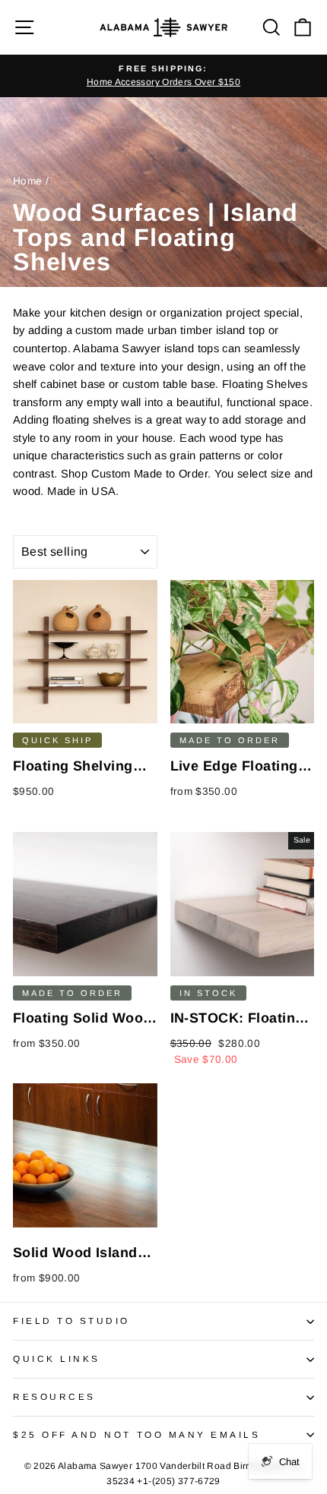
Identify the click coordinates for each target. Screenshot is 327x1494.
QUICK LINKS (56, 1358)
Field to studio (71, 1320)
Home (27, 181)
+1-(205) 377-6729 (178, 1481)
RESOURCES (54, 1396)
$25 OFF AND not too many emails (137, 1434)
